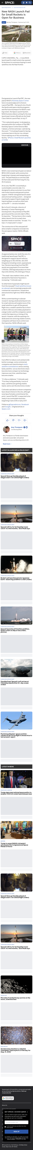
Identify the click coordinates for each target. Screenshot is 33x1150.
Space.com (6, 409)
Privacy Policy (18, 1137)
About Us (4, 1105)
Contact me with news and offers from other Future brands (16, 1126)
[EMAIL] (27, 427)
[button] (30, 2)
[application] (16, 155)
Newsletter (28, 52)
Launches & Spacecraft (19, 7)
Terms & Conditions (11, 1139)
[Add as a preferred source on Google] (8, 1098)
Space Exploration (6, 7)
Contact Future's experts (9, 1109)
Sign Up (16, 1131)
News (3, 22)
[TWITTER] (24, 427)
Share (5, 52)
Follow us (18, 52)
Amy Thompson (12, 22)
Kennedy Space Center (20, 101)
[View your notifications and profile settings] (27, 2)
